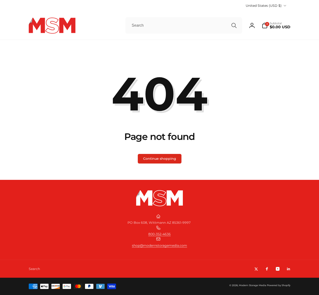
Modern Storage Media (252, 285)
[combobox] (183, 25)
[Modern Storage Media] (159, 205)
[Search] (234, 25)
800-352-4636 (159, 234)
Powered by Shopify (278, 285)
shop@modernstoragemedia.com (159, 245)
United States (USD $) (264, 6)
